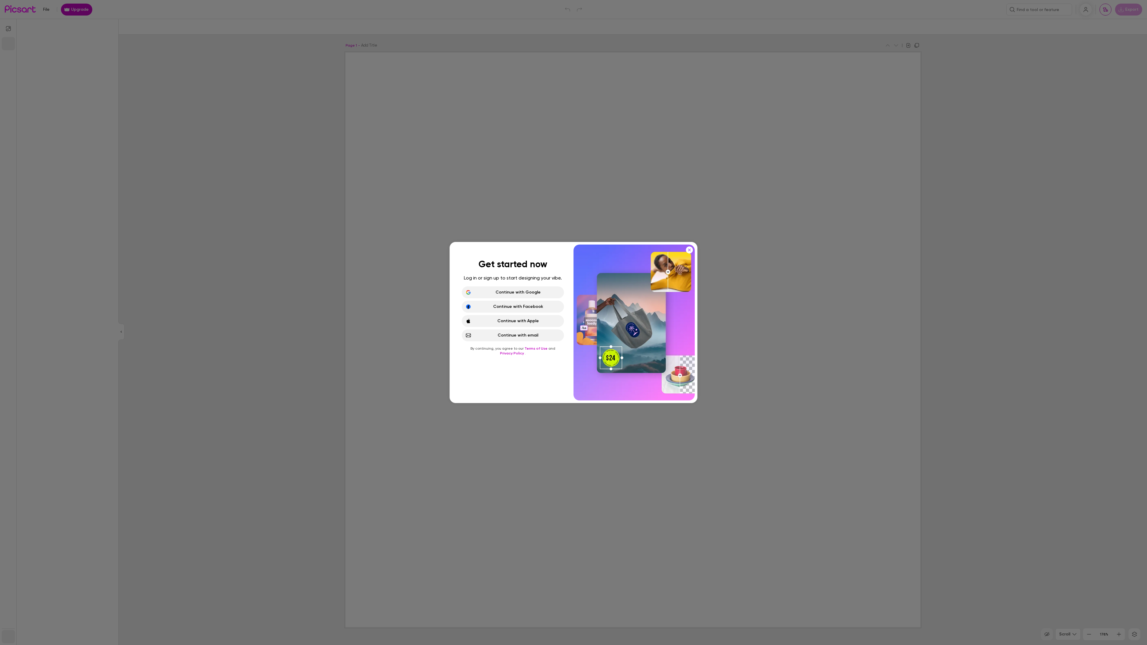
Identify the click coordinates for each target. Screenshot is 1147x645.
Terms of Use (536, 348)
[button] (573, 322)
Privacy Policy (512, 353)
